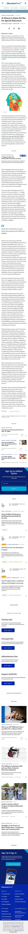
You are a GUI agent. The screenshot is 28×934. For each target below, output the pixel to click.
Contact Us (18, 891)
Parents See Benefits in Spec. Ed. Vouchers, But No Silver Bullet (9, 444)
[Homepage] (14, 3)
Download (16, 724)
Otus (20, 595)
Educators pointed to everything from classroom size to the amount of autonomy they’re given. (13, 162)
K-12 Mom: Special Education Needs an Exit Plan (8, 458)
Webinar (22, 544)
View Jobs (7, 630)
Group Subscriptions (6, 916)
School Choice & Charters (8, 440)
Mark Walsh (15, 434)
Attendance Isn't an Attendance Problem (12, 549)
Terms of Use (18, 930)
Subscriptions (4, 911)
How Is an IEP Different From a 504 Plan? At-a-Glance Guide (12, 728)
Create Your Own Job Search (14, 693)
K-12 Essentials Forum (18, 511)
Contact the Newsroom (20, 901)
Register (4, 529)
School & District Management (10, 577)
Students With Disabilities (14, 411)
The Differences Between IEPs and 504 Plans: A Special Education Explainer (11, 768)
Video (14, 801)
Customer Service (19, 899)
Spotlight (15, 823)
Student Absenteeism (13, 544)
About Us (4, 891)
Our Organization (5, 893)
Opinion (17, 15)
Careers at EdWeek (6, 904)
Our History (4, 896)
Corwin (20, 561)
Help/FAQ (17, 896)
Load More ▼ (14, 845)
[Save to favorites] (14, 28)
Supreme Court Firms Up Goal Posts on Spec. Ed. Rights (12, 430)
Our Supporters (5, 901)
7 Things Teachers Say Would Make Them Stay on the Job (11, 157)
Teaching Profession (7, 155)
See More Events (14, 605)
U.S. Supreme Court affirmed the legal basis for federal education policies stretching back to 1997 (13, 57)
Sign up (14, 488)
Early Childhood (6, 511)
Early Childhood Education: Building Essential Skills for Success (11, 516)
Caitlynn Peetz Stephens (7, 737)
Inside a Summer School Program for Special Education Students (12, 806)
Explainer (15, 763)
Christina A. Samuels (6, 434)
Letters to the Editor (19, 893)
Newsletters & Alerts (6, 914)
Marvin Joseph (5, 816)
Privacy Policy (15, 926)
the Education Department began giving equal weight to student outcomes (12, 136)
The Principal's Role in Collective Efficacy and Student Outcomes (12, 582)
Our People (4, 899)
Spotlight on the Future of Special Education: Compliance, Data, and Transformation (12, 827)
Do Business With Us (21, 908)
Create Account (13, 864)
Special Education (7, 15)
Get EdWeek (4, 908)
